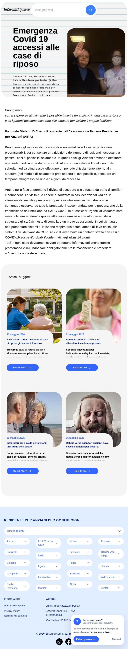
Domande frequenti (14, 605)
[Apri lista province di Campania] (25, 574)
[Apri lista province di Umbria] (119, 566)
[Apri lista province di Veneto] (119, 588)
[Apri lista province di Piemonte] (88, 552)
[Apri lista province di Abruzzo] (25, 541)
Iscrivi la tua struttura (15, 615)
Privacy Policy (12, 610)
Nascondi (116, 639)
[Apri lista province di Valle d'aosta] (119, 577)
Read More (20, 367)
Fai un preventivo (86, 639)
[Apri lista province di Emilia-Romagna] (25, 586)
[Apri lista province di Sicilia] (88, 584)
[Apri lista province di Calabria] (25, 563)
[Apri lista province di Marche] (56, 588)
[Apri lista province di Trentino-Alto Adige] (119, 554)
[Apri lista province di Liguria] (56, 566)
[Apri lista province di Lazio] (56, 556)
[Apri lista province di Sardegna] (88, 574)
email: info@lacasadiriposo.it (63, 605)
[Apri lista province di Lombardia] (56, 577)
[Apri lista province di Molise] (88, 541)
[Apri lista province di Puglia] (88, 563)
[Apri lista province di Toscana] (119, 541)
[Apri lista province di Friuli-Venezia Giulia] (56, 543)
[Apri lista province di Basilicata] (25, 552)
